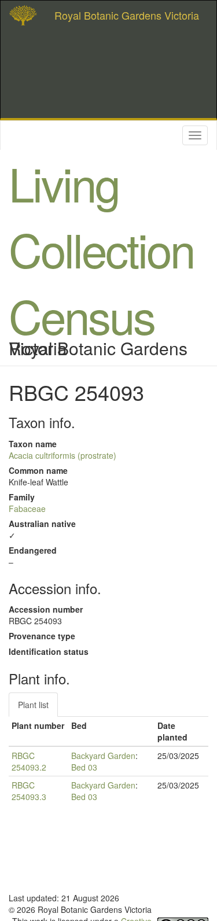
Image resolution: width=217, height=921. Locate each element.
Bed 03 (84, 767)
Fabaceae (27, 508)
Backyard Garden (103, 755)
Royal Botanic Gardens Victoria (126, 15)
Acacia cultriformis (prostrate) (62, 455)
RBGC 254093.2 (29, 761)
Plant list (33, 704)
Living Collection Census (101, 248)
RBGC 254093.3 (29, 790)
